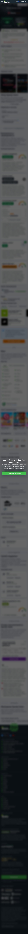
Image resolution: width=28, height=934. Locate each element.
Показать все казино (15, 473)
